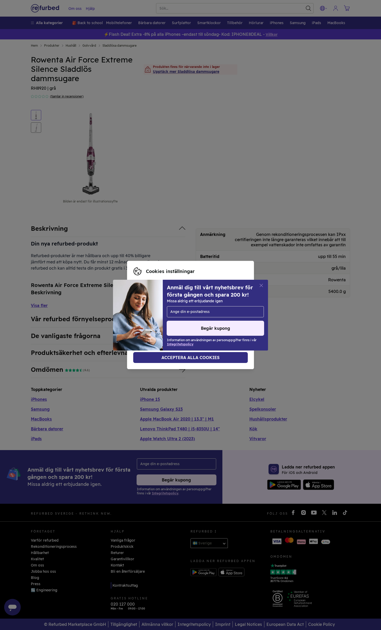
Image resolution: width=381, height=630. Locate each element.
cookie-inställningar (151, 315)
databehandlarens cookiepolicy (161, 320)
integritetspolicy (224, 315)
